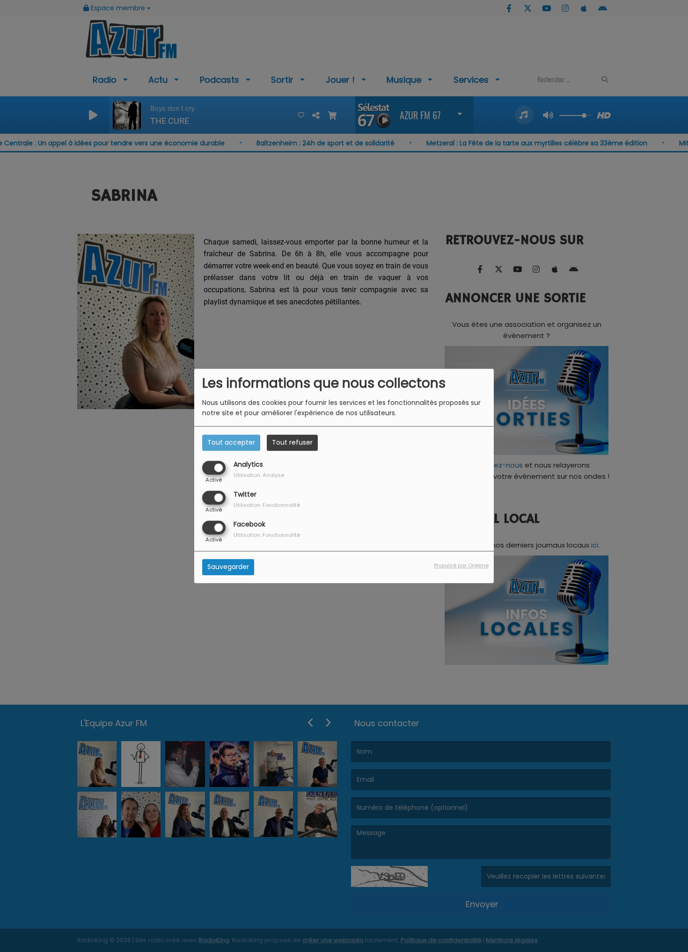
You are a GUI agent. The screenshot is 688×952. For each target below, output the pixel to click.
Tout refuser (292, 442)
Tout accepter (231, 442)
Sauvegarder (228, 567)
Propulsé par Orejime (461, 566)
